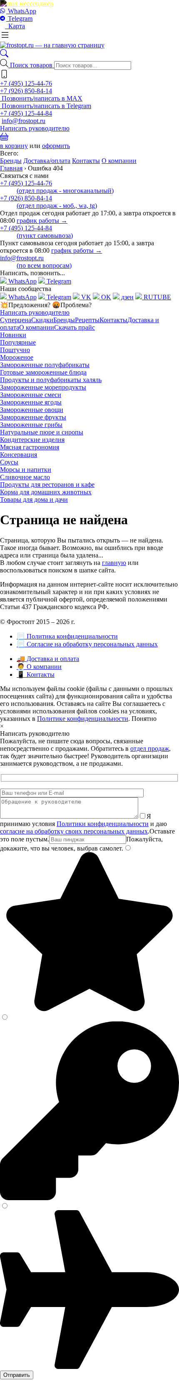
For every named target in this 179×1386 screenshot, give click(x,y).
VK (85, 297)
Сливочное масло (25, 477)
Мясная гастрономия (29, 447)
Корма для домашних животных (46, 492)
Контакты (86, 160)
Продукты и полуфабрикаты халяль (51, 379)
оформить (56, 145)
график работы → (42, 220)
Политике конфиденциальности (82, 718)
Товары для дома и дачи (34, 499)
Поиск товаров (32, 65)
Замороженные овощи (31, 409)
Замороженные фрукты (33, 417)
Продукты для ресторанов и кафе (47, 484)
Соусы (9, 462)
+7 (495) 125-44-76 (26, 83)
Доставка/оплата (46, 160)
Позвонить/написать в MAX (41, 98)
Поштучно (15, 349)
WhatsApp (21, 11)
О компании (119, 160)
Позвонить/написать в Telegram (45, 105)
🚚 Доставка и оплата (48, 658)
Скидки (42, 319)
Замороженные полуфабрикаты (45, 364)
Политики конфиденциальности (103, 823)
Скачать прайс (74, 327)
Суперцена (15, 319)
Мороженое (16, 357)
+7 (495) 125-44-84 (26, 113)
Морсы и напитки (25, 469)
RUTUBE (156, 297)
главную (114, 562)
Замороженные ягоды (31, 402)
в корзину (14, 145)
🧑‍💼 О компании (39, 666)
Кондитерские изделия (32, 439)
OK (105, 297)
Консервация (18, 454)
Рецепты (87, 319)
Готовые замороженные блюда (43, 372)
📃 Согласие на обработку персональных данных (87, 644)
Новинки (13, 334)
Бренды (11, 160)
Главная (11, 168)
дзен (126, 297)
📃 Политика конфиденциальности (67, 636)
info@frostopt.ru (23, 120)
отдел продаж (149, 748)
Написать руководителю (35, 128)
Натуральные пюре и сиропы (41, 432)
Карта (15, 26)
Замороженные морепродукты (43, 387)
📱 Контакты (36, 674)
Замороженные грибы (31, 424)
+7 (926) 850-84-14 (26, 90)
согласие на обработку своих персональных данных (74, 831)
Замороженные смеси (30, 394)
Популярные (18, 342)
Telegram (19, 18)
